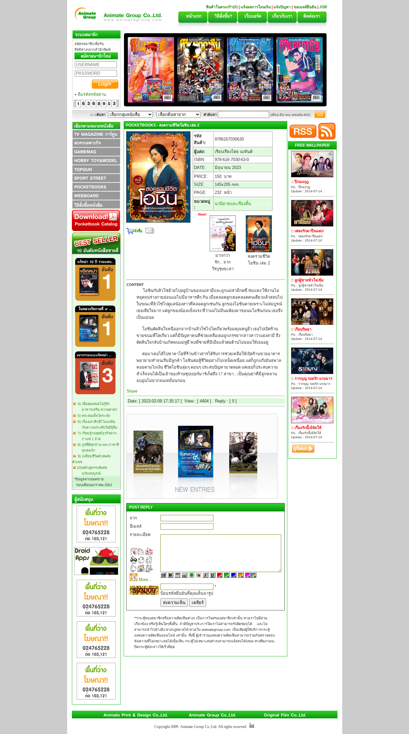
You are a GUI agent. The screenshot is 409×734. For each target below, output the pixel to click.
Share (132, 391)
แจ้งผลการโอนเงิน (256, 7)
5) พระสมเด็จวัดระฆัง (93, 415)
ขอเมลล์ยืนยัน (305, 7)
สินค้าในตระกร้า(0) (222, 7)
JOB (323, 7)
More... (145, 579)
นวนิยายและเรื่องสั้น (233, 203)
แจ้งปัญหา (282, 7)
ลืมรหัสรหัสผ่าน (92, 94)
